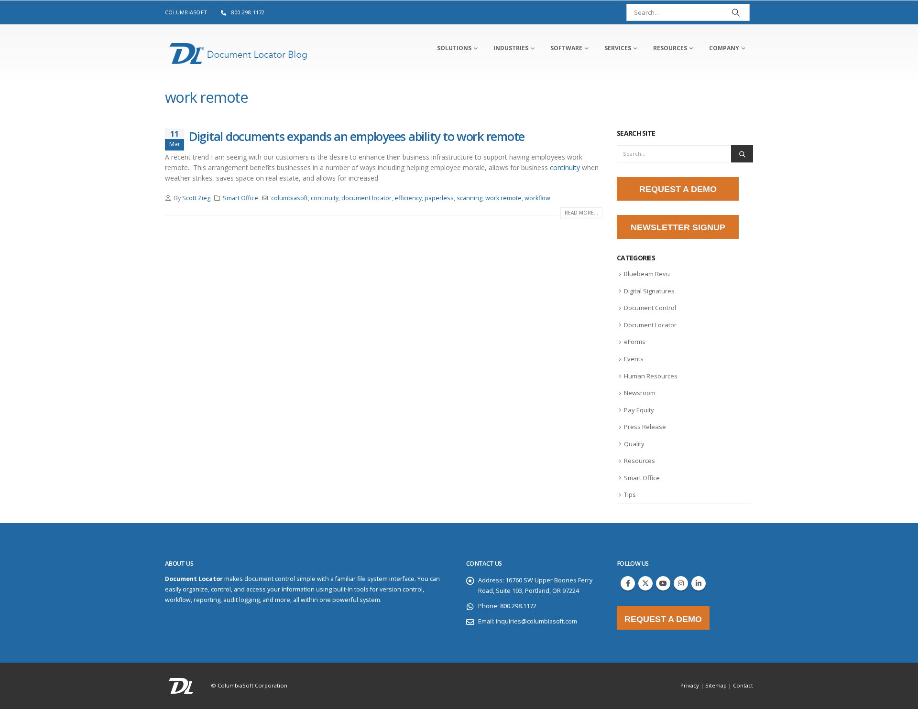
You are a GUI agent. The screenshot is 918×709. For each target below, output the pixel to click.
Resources (639, 460)
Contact (743, 685)
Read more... (581, 212)
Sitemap (716, 685)
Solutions (454, 48)
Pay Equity (639, 410)
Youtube (663, 583)
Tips (630, 494)
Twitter (645, 583)
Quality (634, 444)
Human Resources (651, 376)
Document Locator (650, 325)
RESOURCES (670, 48)
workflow (537, 198)
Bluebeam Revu (647, 273)
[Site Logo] (238, 53)
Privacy (689, 685)
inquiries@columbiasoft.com (536, 621)
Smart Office (240, 198)
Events (634, 358)
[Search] (735, 12)
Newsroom (640, 392)
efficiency (408, 198)
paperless (439, 198)
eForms (634, 341)
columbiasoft (289, 198)
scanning (469, 198)
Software (566, 48)
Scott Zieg (196, 198)
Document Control (650, 307)
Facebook (628, 583)
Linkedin (698, 583)
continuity (565, 167)
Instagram (681, 583)
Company (724, 48)
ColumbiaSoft (186, 12)
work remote (503, 198)
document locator (366, 198)
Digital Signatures (649, 291)
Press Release (645, 426)
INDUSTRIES (510, 48)
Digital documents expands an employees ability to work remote (357, 136)
